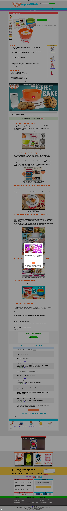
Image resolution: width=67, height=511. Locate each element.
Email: (33, 258)
